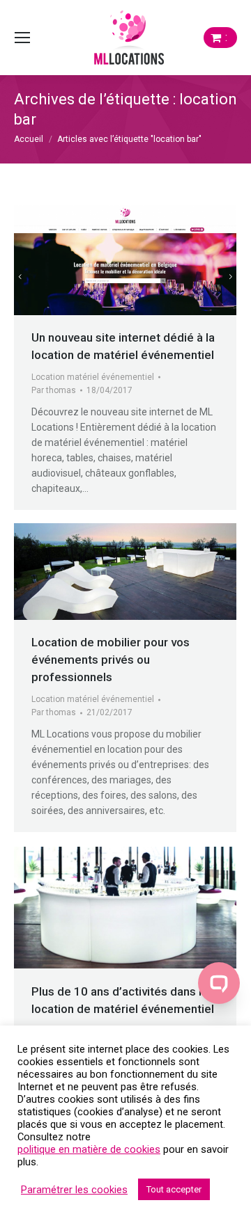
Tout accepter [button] (173, 1189)
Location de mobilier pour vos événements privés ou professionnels (110, 659)
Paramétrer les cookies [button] (74, 1189)
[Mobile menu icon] (22, 37)
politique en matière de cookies (88, 1149)
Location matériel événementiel (92, 377)
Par (53, 390)
